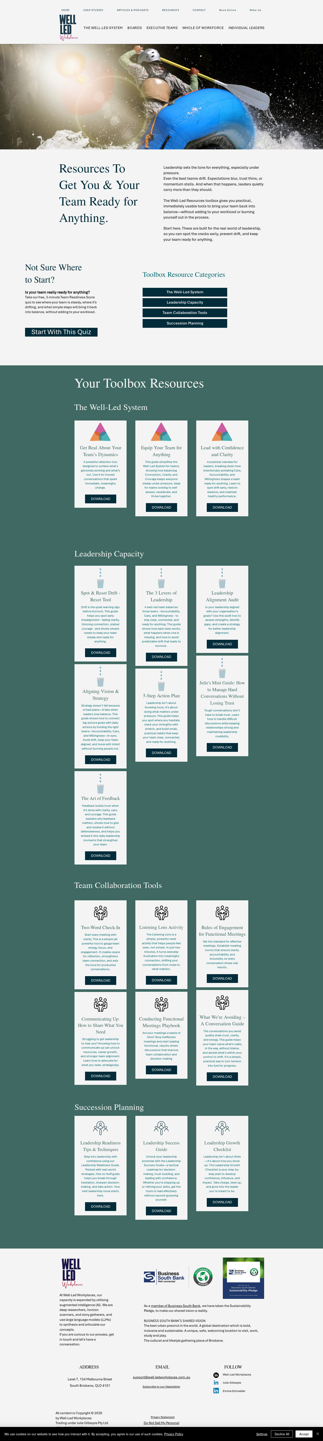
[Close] (317, 1433)
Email (230, 172)
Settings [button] (261, 1434)
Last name (233, 152)
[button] (312, 9)
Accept (304, 1434)
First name (232, 134)
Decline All (282, 1434)
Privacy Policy (173, 1434)
